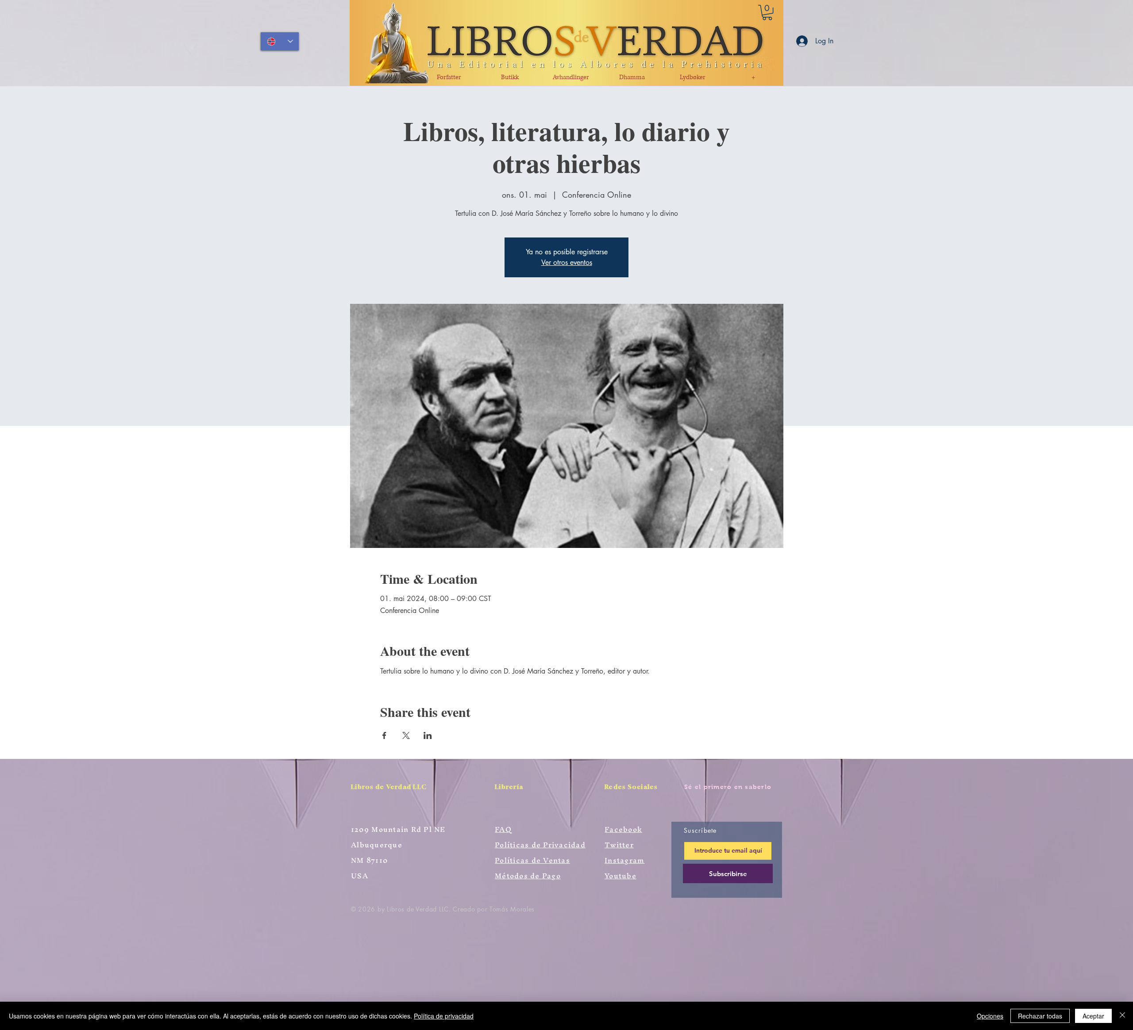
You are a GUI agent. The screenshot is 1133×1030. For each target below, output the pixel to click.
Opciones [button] (990, 1015)
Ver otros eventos (566, 262)
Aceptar (1093, 1015)
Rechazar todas (1040, 1015)
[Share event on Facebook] (384, 735)
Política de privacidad (444, 1015)
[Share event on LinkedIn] (428, 735)
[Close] (1122, 1016)
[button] (767, 12)
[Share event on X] (406, 735)
